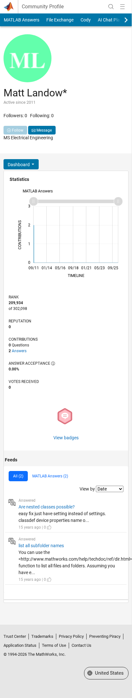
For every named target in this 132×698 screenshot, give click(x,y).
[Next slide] (120, 19)
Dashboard (19, 164)
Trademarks (42, 636)
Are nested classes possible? (47, 506)
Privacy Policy (71, 636)
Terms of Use (54, 645)
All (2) (18, 476)
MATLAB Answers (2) (50, 476)
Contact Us (81, 645)
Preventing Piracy (104, 636)
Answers (19, 351)
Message (43, 130)
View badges (66, 437)
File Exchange (60, 19)
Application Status (20, 645)
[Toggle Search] (110, 6)
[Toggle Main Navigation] (122, 6)
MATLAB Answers (21, 19)
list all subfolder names (41, 545)
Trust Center (15, 636)
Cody (86, 19)
